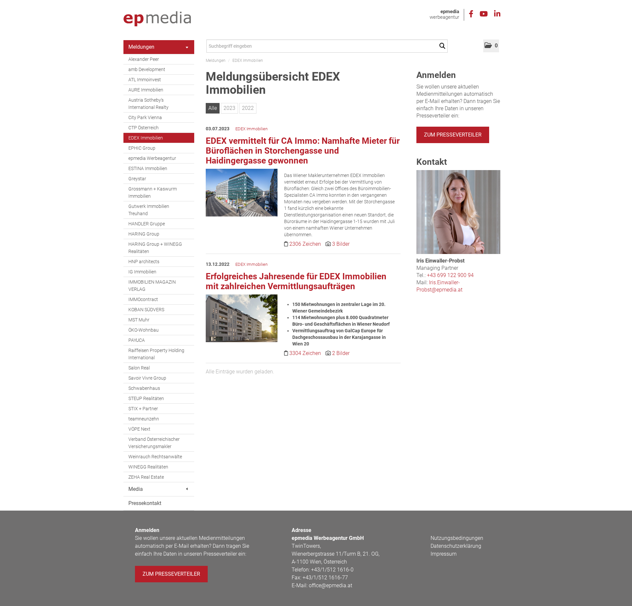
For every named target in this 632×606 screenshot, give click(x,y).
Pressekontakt (144, 503)
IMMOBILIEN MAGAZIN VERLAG (152, 285)
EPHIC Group (141, 148)
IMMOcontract (143, 299)
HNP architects (143, 261)
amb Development (146, 69)
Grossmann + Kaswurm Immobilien (152, 192)
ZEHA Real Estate (146, 477)
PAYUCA (136, 340)
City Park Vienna (145, 117)
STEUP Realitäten (146, 398)
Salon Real (139, 367)
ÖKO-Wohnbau (143, 330)
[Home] (157, 19)
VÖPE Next (139, 429)
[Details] (241, 194)
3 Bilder (341, 244)
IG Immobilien (142, 271)
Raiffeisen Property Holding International (156, 354)
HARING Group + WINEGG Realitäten (155, 247)
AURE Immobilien (145, 89)
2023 (229, 108)
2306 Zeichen (305, 244)
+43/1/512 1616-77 (325, 577)
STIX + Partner (143, 408)
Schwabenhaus (144, 388)
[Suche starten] (443, 46)
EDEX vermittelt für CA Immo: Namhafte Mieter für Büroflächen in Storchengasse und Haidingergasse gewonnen (303, 150)
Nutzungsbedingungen (457, 538)
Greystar (137, 178)
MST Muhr (138, 319)
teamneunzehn (143, 418)
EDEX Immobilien (145, 137)
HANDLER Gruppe (146, 223)
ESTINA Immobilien (147, 168)
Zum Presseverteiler (453, 135)
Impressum (444, 554)
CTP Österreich (143, 127)
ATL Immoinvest (144, 79)
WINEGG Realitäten (148, 466)
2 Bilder (341, 353)
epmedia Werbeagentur (152, 158)
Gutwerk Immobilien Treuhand (148, 210)
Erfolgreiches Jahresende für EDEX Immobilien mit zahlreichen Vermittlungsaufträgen (296, 281)
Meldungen (141, 47)
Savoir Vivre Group (147, 378)
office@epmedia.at (330, 585)
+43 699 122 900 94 (450, 275)
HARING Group (143, 234)
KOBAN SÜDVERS (146, 309)
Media (135, 489)
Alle (212, 108)
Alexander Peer (143, 59)
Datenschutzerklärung (456, 546)
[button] (491, 45)
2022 (248, 108)
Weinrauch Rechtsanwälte (155, 456)
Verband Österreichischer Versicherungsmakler (154, 443)
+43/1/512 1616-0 (332, 570)
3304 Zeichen (305, 353)
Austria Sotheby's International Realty (148, 103)
